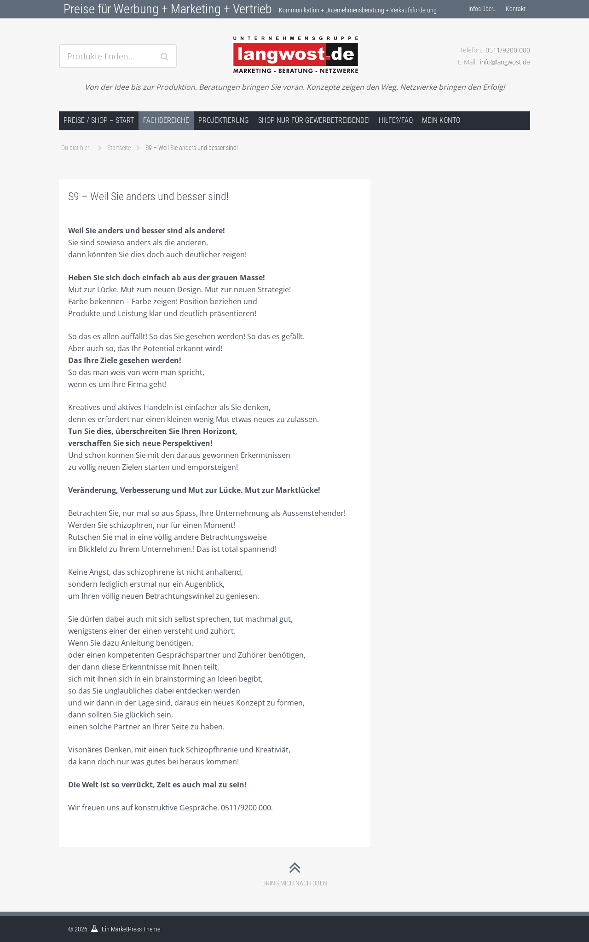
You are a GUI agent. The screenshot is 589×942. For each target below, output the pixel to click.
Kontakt (515, 8)
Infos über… (482, 8)
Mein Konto (441, 120)
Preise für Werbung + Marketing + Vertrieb (168, 9)
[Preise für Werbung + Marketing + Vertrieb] (294, 45)
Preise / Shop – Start (99, 120)
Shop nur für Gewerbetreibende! (314, 120)
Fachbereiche (166, 120)
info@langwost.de (505, 62)
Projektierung (223, 120)
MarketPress (126, 929)
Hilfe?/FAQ (396, 120)
